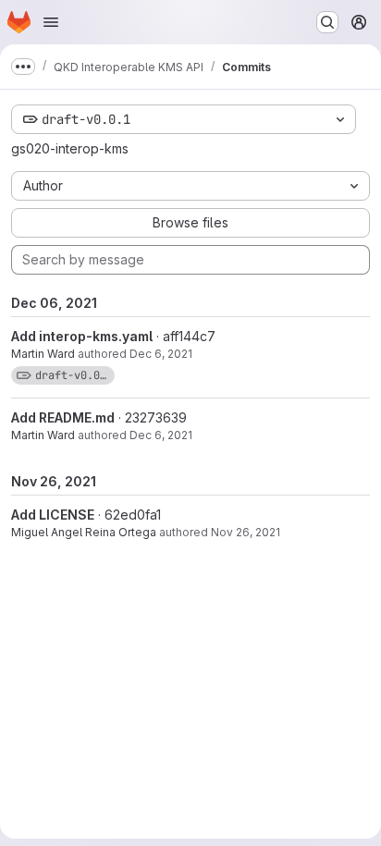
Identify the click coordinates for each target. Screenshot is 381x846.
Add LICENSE (52, 514)
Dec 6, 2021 (160, 354)
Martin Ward (43, 354)
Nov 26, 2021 (245, 532)
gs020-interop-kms (70, 148)
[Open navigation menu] (51, 22)
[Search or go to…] (327, 22)
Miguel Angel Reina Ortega (83, 532)
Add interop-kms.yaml (82, 336)
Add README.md (63, 417)
